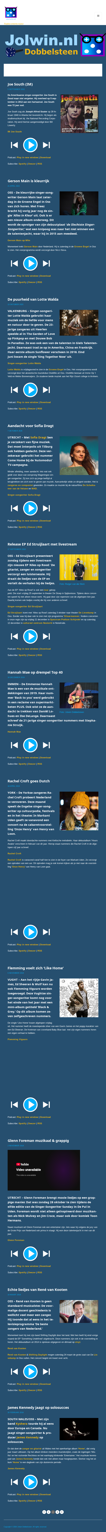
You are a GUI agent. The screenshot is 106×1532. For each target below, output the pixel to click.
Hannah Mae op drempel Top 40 (35, 672)
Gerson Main (31, 246)
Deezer (32, 164)
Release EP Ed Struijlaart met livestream (42, 544)
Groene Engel (81, 246)
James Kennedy (28, 1437)
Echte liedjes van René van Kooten (37, 1289)
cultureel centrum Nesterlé (37, 623)
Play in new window (27, 157)
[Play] (53, 144)
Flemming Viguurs (18, 1039)
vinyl (77, 1342)
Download (45, 157)
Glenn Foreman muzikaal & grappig (38, 1140)
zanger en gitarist (31, 1448)
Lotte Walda (14, 369)
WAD (34, 488)
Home (81, 1448)
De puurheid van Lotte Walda (33, 299)
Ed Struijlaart (15, 612)
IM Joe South (15, 131)
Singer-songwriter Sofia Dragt (24, 495)
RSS (39, 164)
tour (46, 590)
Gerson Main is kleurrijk (28, 180)
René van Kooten (17, 1348)
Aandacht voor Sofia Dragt (31, 425)
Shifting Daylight (38, 1355)
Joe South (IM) (20, 84)
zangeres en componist (20, 485)
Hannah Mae (14, 732)
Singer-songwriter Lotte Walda (24, 363)
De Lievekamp (86, 612)
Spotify (22, 164)
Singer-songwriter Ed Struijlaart (25, 606)
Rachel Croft (14, 853)
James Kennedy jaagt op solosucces (38, 1407)
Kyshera (22, 1423)
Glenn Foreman (16, 1240)
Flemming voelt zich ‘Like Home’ (36, 967)
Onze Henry (18, 867)
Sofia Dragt (38, 437)
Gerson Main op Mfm (19, 240)
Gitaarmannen (71, 616)
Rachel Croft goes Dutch (29, 780)
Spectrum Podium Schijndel (65, 619)
